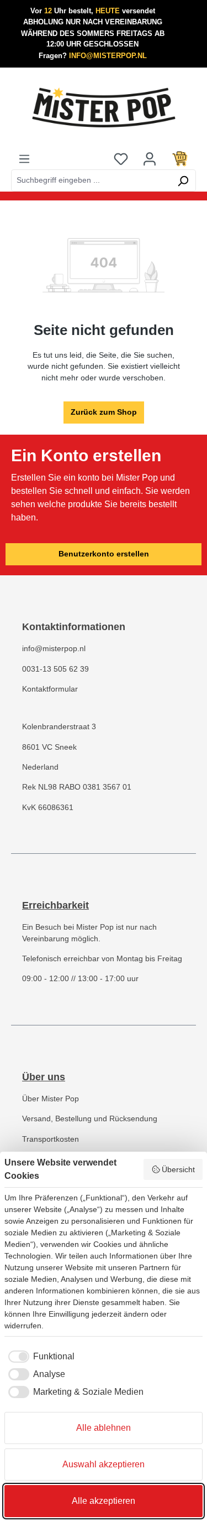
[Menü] (24, 158)
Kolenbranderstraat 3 (59, 727)
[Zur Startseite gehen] (103, 107)
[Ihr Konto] (149, 158)
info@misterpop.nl (54, 649)
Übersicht (178, 1169)
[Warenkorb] (180, 158)
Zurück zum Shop (104, 412)
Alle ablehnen (103, 1427)
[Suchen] (183, 180)
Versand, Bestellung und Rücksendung (89, 1119)
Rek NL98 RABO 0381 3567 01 (76, 787)
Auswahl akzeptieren (103, 1464)
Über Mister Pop (50, 1099)
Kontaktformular (50, 689)
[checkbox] (39, 1356)
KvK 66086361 (47, 807)
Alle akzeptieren (103, 1501)
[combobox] (91, 180)
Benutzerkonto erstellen (104, 554)
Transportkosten (50, 1139)
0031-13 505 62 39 (55, 669)
